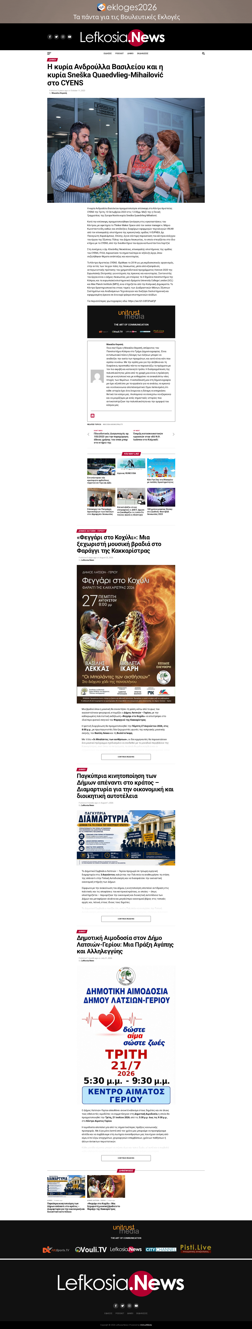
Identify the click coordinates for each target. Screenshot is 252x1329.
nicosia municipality (113, 424)
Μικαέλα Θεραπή (59, 93)
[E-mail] (92, 416)
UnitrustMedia (146, 1325)
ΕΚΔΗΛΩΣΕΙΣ (142, 53)
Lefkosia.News (87, 560)
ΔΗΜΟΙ (130, 53)
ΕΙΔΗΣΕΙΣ (108, 53)
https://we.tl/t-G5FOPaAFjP (142, 301)
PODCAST (119, 53)
